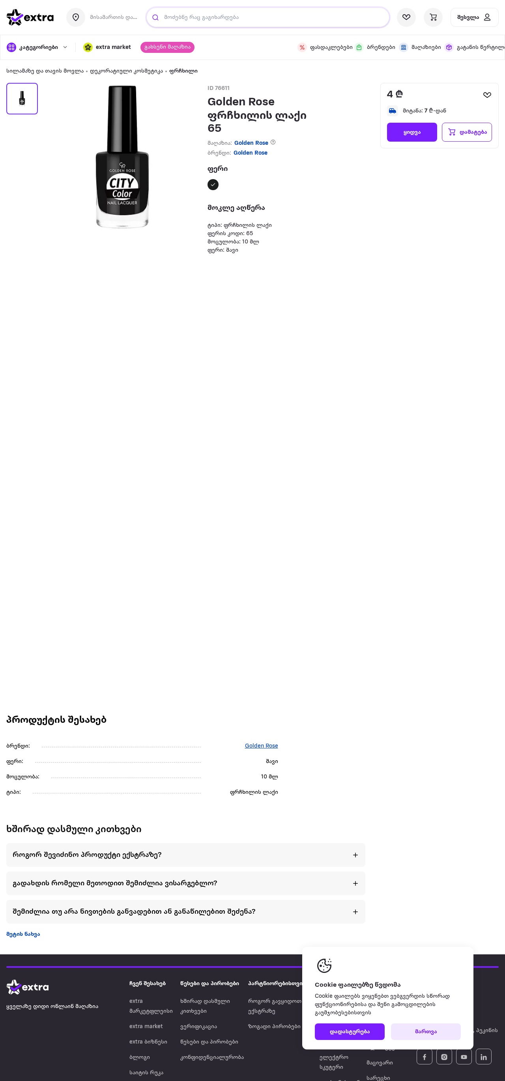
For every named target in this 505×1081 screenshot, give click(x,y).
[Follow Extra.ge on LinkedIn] (484, 1056)
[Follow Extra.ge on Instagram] (444, 1056)
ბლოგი (139, 1057)
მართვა (426, 1032)
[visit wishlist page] (406, 17)
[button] (107, 47)
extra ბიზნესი (148, 1042)
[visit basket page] (433, 17)
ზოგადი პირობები (274, 1027)
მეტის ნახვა (23, 934)
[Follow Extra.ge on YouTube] (464, 1056)
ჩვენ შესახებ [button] (147, 984)
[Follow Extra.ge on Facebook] (424, 1056)
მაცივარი (380, 1063)
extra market (146, 1027)
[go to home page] (30, 17)
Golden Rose (251, 143)
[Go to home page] (35, 987)
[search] (155, 17)
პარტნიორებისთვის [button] (277, 984)
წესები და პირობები (209, 1042)
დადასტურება (350, 1032)
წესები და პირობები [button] (209, 984)
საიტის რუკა (146, 1073)
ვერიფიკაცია (198, 1027)
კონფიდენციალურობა (212, 1057)
